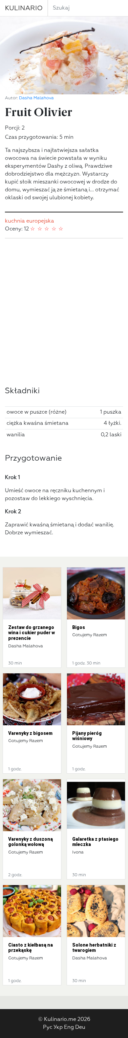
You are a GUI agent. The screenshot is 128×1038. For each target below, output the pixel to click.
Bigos (78, 627)
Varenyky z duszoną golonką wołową (30, 841)
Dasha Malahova (36, 98)
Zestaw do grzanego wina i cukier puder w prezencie (31, 633)
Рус (47, 1027)
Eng (69, 1027)
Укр (58, 1027)
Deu (80, 1027)
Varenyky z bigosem (30, 733)
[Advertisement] (64, 312)
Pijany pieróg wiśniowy (87, 736)
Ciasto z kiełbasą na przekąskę (30, 947)
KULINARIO (24, 8)
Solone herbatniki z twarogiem (94, 947)
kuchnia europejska (29, 221)
